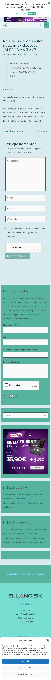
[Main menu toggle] (46, 25)
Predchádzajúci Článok (12, 131)
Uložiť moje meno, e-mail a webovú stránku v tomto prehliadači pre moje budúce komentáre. (25, 232)
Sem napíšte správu (12, 362)
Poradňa (23, 54)
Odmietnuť (25, 668)
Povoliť (32, 13)
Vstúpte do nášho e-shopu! (25, 574)
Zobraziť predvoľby (25, 674)
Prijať (25, 661)
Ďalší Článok (43, 131)
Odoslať (11, 396)
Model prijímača (10, 325)
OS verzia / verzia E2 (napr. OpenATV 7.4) (20, 349)
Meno (6, 337)
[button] (47, 641)
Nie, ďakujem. (21, 13)
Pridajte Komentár (11, 54)
